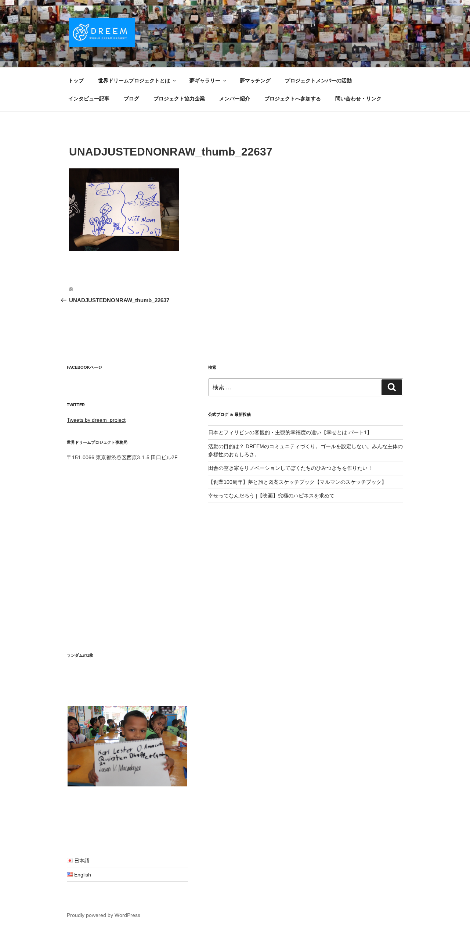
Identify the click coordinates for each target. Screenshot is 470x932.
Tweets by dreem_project (96, 420)
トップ (76, 80)
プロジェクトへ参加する (292, 98)
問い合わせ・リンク (358, 98)
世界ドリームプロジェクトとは (134, 80)
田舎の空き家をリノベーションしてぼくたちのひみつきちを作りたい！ (290, 468)
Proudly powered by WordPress (103, 915)
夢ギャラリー (204, 80)
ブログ (131, 98)
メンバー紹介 (234, 98)
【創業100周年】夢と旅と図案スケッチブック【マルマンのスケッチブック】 (297, 482)
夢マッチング (255, 80)
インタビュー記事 (88, 98)
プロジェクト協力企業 (179, 98)
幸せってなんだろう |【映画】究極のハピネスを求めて (271, 496)
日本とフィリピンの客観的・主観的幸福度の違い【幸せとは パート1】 (290, 432)
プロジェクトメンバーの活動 (318, 80)
